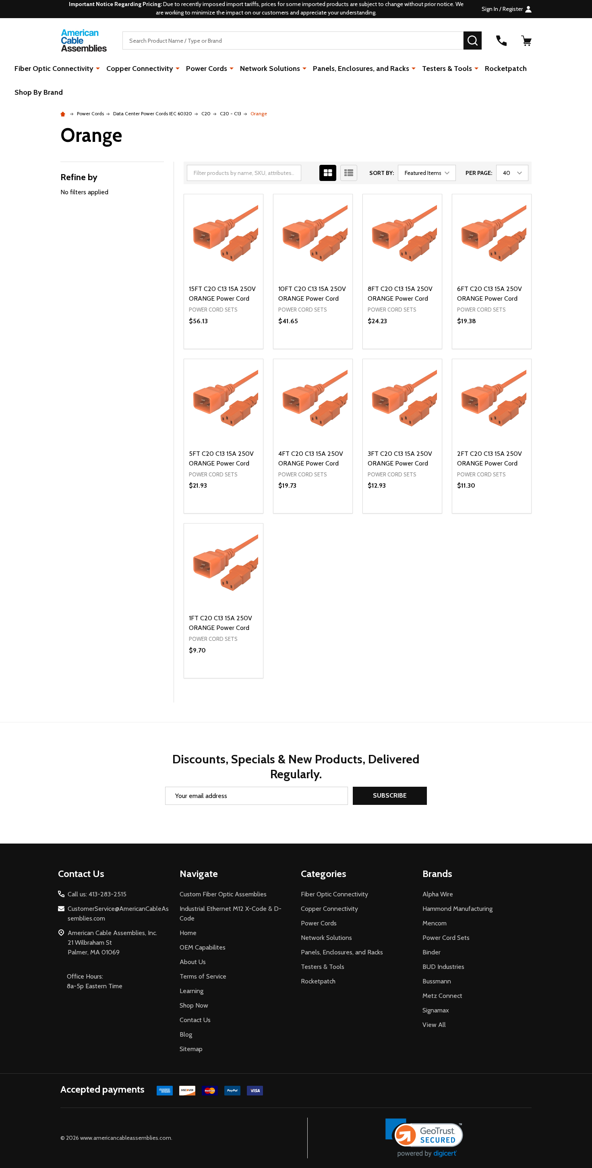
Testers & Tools (447, 68)
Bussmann (436, 981)
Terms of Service (203, 976)
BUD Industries (443, 967)
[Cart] (526, 40)
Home (188, 933)
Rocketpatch (506, 68)
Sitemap (191, 1049)
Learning (191, 991)
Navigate (199, 873)
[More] (98, 68)
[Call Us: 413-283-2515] (501, 40)
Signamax (435, 1010)
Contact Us (195, 1020)
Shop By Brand (38, 92)
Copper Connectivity (139, 68)
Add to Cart (238, 348)
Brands (437, 873)
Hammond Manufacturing (457, 908)
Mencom (434, 923)
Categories (323, 873)
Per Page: (479, 173)
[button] (424, 1138)
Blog (186, 1034)
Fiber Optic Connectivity (53, 68)
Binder (431, 952)
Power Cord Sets (446, 937)
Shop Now (194, 1005)
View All (434, 1025)
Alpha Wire (437, 894)
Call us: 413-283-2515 (97, 894)
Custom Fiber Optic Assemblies (223, 894)
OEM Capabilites (203, 947)
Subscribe (390, 795)
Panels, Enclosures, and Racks (361, 68)
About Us (193, 962)
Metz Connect (442, 996)
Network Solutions (270, 68)
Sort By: (381, 173)
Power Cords (206, 68)
